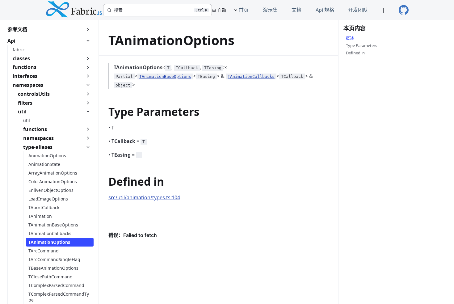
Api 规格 (325, 9)
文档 (296, 9)
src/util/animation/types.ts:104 (144, 197)
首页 (244, 9)
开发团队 (358, 9)
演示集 (270, 9)
